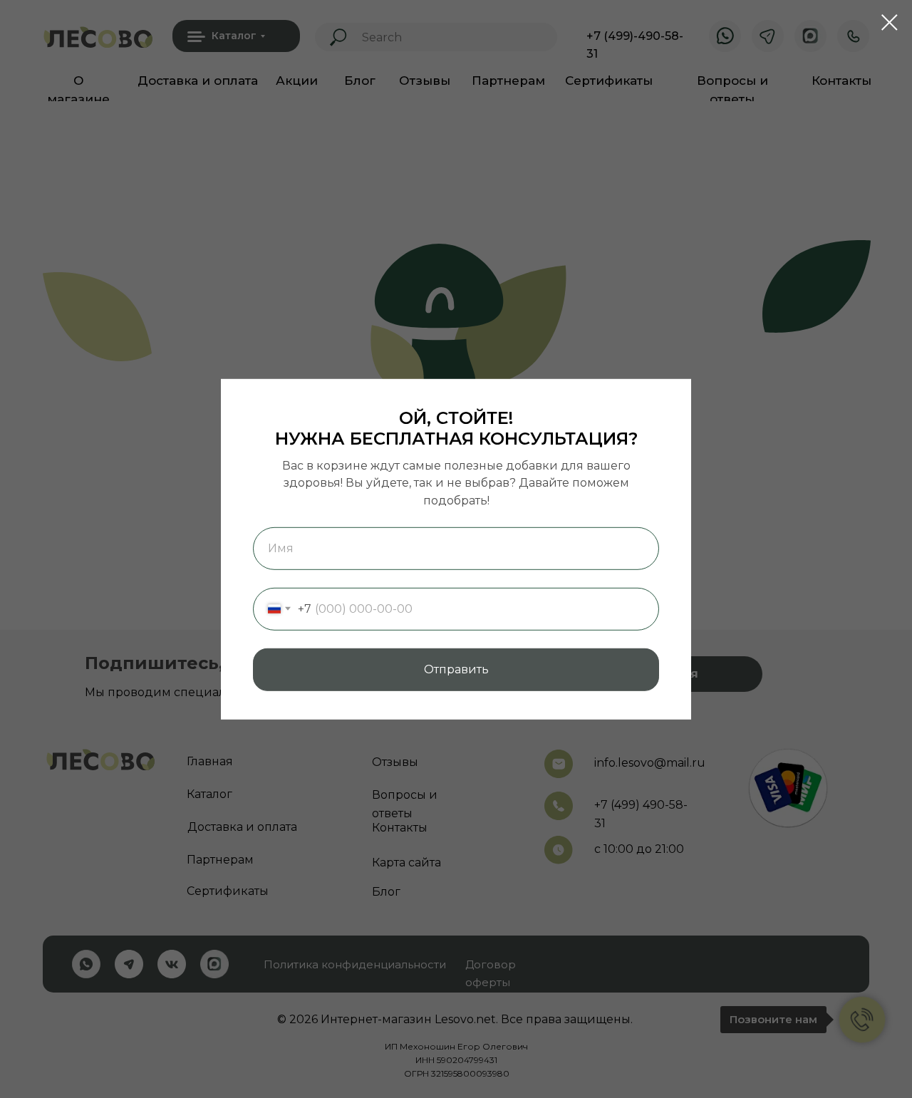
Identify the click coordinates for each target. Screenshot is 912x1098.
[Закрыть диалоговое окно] (889, 22)
